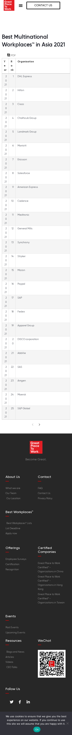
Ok (37, 729)
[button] (21, 5)
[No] (67, 723)
